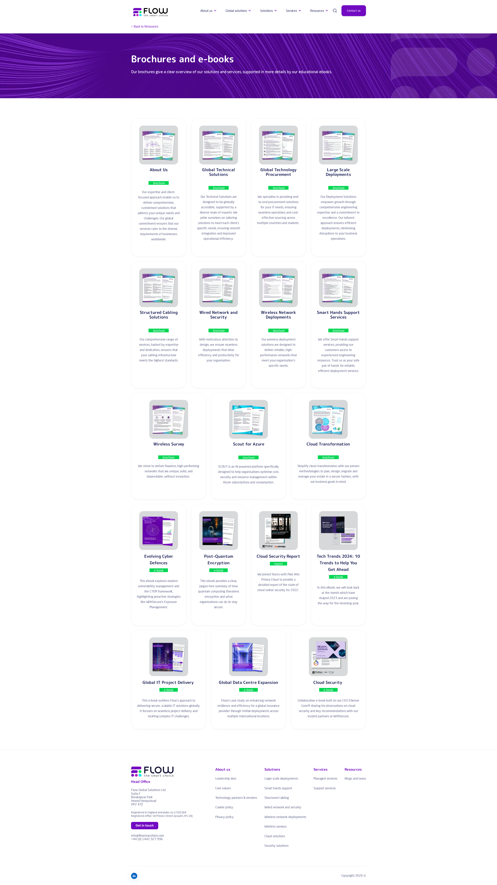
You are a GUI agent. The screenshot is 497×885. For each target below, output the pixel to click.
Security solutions (276, 845)
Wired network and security (282, 807)
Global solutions (236, 10)
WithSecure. (341, 716)
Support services (325, 788)
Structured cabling (276, 797)
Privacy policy (224, 817)
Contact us (354, 10)
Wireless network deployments (285, 817)
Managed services (325, 778)
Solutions (266, 10)
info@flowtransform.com (147, 835)
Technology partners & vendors (236, 797)
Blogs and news (355, 778)
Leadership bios (225, 778)
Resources (317, 10)
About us (206, 10)
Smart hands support (278, 788)
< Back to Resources (144, 26)
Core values (223, 788)
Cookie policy (224, 807)
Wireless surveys (275, 826)
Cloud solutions (274, 836)
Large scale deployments (281, 778)
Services (291, 10)
